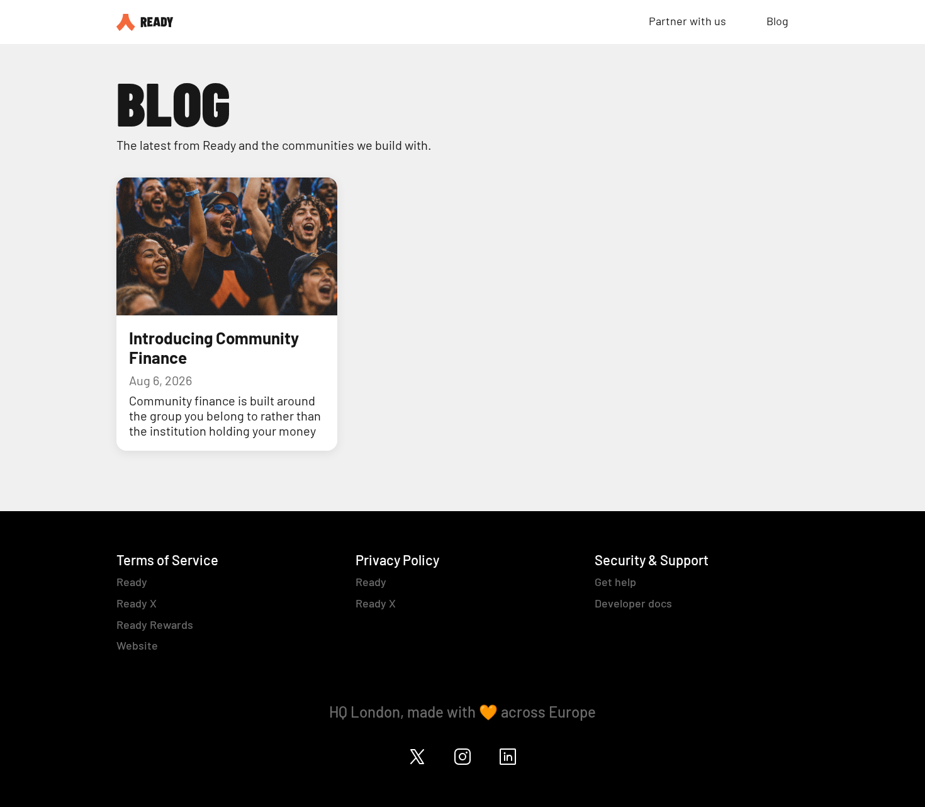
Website (137, 645)
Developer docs (633, 603)
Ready (131, 582)
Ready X (136, 603)
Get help (615, 582)
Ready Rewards (154, 624)
